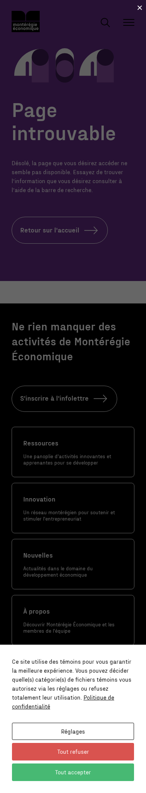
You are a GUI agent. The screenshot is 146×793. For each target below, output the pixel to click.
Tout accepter (73, 771)
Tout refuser (73, 751)
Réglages (73, 731)
